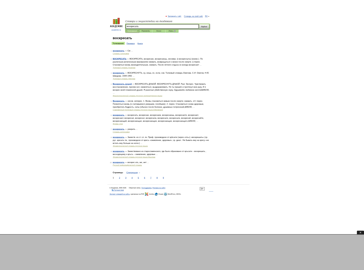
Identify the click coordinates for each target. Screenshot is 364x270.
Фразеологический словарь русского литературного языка (137, 96)
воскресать (118, 51)
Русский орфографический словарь (127, 165)
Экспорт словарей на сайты (119, 194)
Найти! (204, 26)
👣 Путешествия (118, 190)
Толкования (132, 31)
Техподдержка (146, 188)
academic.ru (116, 30)
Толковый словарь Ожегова (124, 79)
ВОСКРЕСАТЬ (119, 59)
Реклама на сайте (158, 188)
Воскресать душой (122, 84)
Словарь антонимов (121, 132)
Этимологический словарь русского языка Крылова (134, 157)
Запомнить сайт (174, 16)
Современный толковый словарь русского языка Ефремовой (138, 110)
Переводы (145, 31)
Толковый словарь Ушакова (124, 68)
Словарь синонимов (121, 54)
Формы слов (118, 124)
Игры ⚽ (172, 31)
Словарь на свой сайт (193, 16)
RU (206, 16)
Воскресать (119, 101)
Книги (158, 31)
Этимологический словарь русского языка (130, 146)
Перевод (131, 43)
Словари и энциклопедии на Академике (148, 21)
